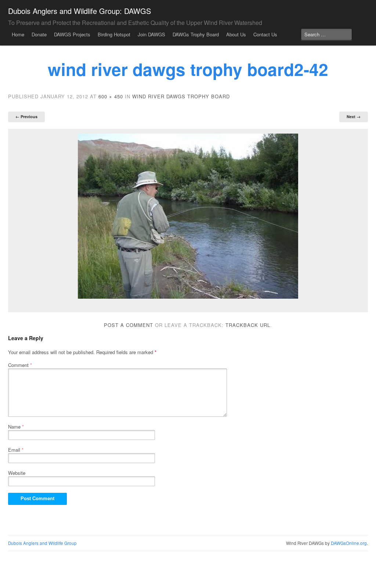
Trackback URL (247, 324)
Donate (39, 34)
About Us (236, 34)
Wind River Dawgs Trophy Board (181, 96)
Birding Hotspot (114, 34)
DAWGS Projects (72, 34)
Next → (354, 116)
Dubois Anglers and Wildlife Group (42, 543)
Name (16, 426)
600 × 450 (110, 96)
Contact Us (265, 34)
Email (16, 449)
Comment (20, 364)
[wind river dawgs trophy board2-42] (188, 216)
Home (18, 34)
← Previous (26, 116)
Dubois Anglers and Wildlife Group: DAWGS (79, 11)
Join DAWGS (151, 34)
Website (16, 472)
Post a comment (128, 324)
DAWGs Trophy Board (196, 34)
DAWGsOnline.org (349, 543)
